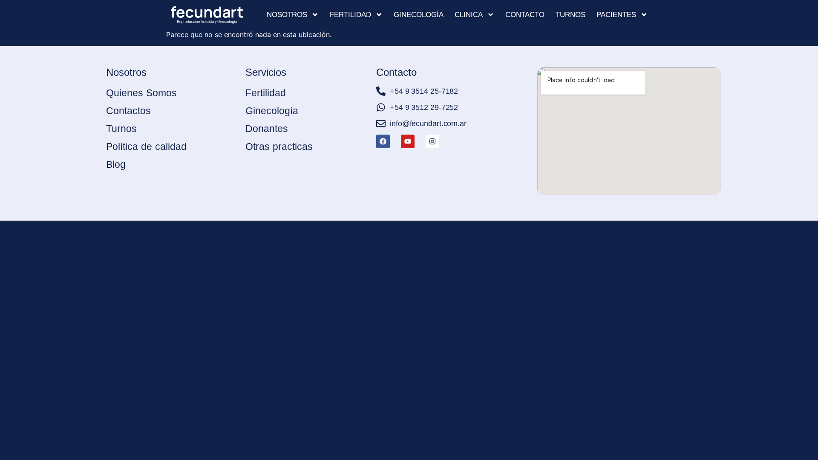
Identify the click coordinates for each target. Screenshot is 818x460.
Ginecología (419, 15)
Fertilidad (350, 15)
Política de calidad (146, 146)
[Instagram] (432, 141)
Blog (116, 164)
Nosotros (287, 15)
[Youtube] (408, 141)
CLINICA (469, 15)
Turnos (570, 15)
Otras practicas (279, 146)
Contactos (128, 110)
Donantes (266, 128)
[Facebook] (383, 141)
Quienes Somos (141, 92)
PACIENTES (616, 15)
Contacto (524, 15)
